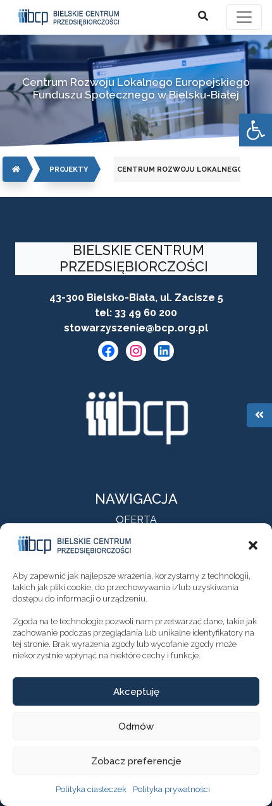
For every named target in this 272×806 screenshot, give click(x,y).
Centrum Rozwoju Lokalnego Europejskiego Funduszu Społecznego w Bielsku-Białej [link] (178, 169)
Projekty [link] (68, 169)
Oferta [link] (136, 520)
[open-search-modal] (203, 16)
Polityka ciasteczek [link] (91, 789)
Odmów (136, 726)
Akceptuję (136, 691)
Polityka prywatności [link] (171, 789)
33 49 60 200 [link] (145, 313)
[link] (255, 130)
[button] (253, 545)
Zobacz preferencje (136, 761)
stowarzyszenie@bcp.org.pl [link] (136, 328)
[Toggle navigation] (244, 17)
